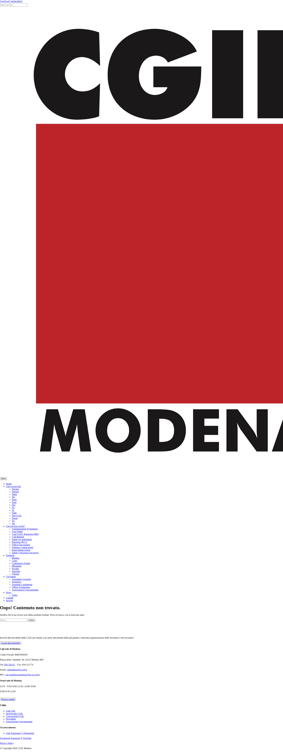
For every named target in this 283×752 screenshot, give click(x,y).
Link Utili (10, 711)
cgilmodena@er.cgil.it (17, 669)
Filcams (15, 489)
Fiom (14, 499)
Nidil (14, 513)
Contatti (9, 598)
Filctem (15, 491)
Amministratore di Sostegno (25, 529)
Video (14, 595)
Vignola (15, 574)
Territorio (10, 555)
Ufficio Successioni (21, 545)
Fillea (14, 494)
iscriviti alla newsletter (10, 643)
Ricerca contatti (8, 699)
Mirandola (16, 566)
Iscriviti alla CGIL (14, 713)
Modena (15, 558)
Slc (13, 521)
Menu (3, 479)
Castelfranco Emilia (21, 563)
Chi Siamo (11, 576)
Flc (13, 507)
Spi (13, 523)
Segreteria (16, 582)
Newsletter (11, 719)
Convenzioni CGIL (15, 716)
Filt (13, 497)
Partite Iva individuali (22, 539)
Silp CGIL (17, 515)
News (8, 592)
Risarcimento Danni (21, 550)
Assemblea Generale (21, 579)
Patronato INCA (19, 542)
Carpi (14, 560)
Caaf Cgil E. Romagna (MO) (25, 534)
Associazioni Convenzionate (25, 590)
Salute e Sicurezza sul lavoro (25, 552)
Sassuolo (16, 571)
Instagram (15, 738)
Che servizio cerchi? (15, 526)
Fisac (14, 502)
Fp (13, 510)
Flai (13, 505)
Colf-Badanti (18, 537)
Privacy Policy (7, 743)
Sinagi (15, 518)
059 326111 (9, 664)
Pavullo (15, 568)
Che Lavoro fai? (13, 486)
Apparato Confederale (22, 584)
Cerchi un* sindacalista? (11, 1)
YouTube (27, 738)
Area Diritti (17, 531)
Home (9, 484)
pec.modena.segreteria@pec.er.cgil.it (23, 674)
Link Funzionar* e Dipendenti (20, 733)
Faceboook (5, 738)
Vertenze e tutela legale (22, 547)
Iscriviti (9, 600)
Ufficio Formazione (21, 587)
